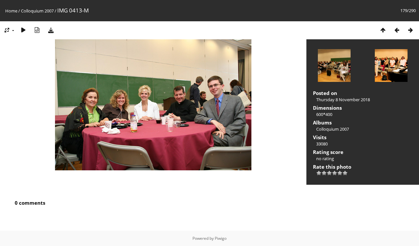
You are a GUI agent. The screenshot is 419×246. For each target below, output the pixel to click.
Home (11, 11)
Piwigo (221, 238)
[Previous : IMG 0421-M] (397, 30)
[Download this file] (51, 30)
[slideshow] (23, 30)
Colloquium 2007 (37, 11)
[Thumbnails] (383, 30)
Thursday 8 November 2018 (343, 100)
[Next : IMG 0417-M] (410, 30)
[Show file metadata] (37, 30)
